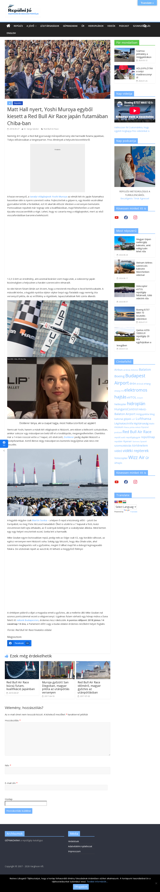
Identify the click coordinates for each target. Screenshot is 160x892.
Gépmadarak (70, 25)
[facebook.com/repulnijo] (126, 481)
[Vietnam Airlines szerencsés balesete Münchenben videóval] (124, 261)
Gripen (140, 398)
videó (118, 451)
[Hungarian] (124, 502)
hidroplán (136, 403)
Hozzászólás (13, 720)
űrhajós (118, 462)
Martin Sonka (39, 520)
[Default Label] (135, 481)
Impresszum (74, 851)
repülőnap (148, 437)
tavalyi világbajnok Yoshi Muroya (48, 196)
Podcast (124, 25)
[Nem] (156, 883)
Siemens (136, 441)
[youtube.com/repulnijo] (116, 481)
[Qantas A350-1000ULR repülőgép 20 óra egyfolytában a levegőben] (124, 328)
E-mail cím (11, 783)
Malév (151, 423)
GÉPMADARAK (12, 840)
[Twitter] (116, 217)
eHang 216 (119, 391)
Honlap (8, 799)
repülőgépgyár (133, 437)
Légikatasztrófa (123, 423)
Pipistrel (145, 427)
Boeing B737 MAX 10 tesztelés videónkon (142, 314)
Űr (82, 25)
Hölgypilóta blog (145, 414)
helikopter (120, 404)
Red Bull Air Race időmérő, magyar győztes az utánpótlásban (89, 687)
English (11, 33)
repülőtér (118, 441)
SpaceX (143, 441)
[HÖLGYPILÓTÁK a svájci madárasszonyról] (124, 66)
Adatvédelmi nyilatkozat (80, 846)
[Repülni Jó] (23, 5)
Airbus (118, 369)
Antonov (134, 370)
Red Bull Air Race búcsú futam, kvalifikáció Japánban (20, 685)
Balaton (145, 369)
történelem (140, 445)
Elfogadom (81, 886)
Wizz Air (136, 457)
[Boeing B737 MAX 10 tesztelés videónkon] (124, 308)
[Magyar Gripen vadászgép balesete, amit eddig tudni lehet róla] (124, 237)
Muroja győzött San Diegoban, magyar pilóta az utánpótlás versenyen (55, 687)
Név (8, 765)
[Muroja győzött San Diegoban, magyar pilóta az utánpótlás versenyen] (57, 663)
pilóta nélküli (135, 427)
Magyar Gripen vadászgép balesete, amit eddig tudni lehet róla (143, 245)
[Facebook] (126, 217)
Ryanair (127, 441)
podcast (118, 432)
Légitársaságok (49, 25)
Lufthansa (143, 419)
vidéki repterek (136, 450)
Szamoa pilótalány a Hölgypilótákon (143, 53)
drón (133, 383)
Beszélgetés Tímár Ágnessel (134, 198)
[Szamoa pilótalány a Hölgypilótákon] (124, 49)
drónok (140, 384)
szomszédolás (122, 445)
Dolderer (69, 437)
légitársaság (141, 423)
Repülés (18, 25)
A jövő (30, 25)
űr (147, 457)
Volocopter (121, 458)
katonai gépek (122, 419)
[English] (116, 502)
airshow (126, 370)
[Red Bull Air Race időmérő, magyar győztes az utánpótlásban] (93, 663)
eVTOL (131, 397)
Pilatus (126, 427)
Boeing (119, 376)
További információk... (97, 881)
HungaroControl (126, 409)
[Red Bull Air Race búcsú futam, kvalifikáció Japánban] (22, 663)
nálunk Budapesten (28, 620)
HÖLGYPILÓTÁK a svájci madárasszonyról (144, 73)
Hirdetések (73, 841)
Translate (133, 512)
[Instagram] (135, 217)
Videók (111, 25)
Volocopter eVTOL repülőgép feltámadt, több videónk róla (144, 292)
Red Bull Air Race (51, 129)
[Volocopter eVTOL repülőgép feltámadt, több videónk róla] (124, 284)
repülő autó (119, 437)
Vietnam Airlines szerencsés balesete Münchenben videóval (144, 268)
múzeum (118, 427)
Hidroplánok (96, 25)
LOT (133, 419)
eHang (147, 383)
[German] (120, 502)
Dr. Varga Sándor (31, 129)
